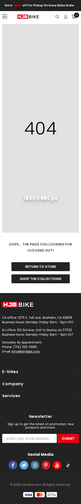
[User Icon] (66, 16)
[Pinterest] (46, 465)
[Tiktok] (68, 465)
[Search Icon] (57, 16)
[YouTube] (57, 465)
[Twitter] (24, 465)
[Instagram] (35, 465)
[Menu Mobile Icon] (4, 16)
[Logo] (28, 17)
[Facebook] (13, 465)
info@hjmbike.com (26, 351)
